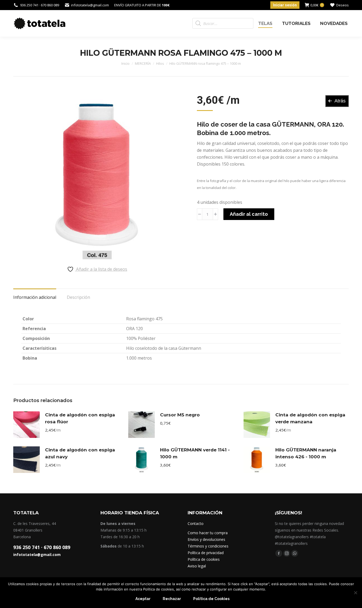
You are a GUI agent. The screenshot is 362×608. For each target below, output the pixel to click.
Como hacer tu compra (208, 532)
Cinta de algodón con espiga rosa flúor (80, 418)
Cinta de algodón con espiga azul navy (80, 453)
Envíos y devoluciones (206, 539)
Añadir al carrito (249, 214)
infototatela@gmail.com (37, 554)
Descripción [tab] (78, 297)
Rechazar (172, 599)
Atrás (340, 101)
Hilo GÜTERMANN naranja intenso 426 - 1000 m (305, 453)
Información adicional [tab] (34, 297)
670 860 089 (57, 547)
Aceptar (143, 599)
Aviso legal (197, 565)
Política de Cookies (211, 599)
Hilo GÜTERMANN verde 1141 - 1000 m (195, 453)
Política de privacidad (206, 552)
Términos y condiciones (208, 546)
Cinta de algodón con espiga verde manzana (310, 418)
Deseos (342, 5)
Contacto (196, 523)
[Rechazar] (355, 592)
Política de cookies (204, 559)
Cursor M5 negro (180, 414)
